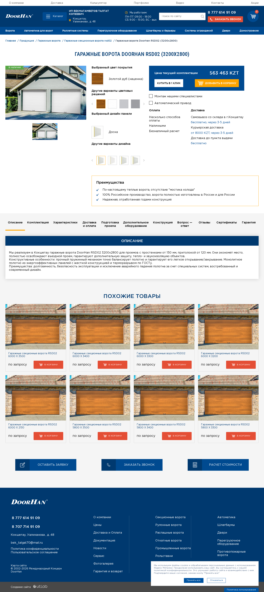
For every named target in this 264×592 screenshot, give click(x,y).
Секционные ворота (170, 517)
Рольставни (164, 556)
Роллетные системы (75, 30)
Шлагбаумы (226, 525)
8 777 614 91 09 (222, 12)
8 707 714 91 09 (25, 527)
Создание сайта (21, 587)
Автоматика (226, 517)
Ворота (10, 30)
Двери (226, 30)
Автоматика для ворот (38, 30)
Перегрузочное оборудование (117, 30)
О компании (16, 3)
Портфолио (141, 3)
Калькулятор (98, 3)
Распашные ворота (169, 532)
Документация (104, 540)
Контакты (217, 3)
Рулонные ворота (168, 525)
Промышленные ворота (173, 548)
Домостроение (249, 30)
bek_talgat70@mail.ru (27, 542)
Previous (92, 104)
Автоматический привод (172, 103)
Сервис (98, 556)
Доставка (57, 3)
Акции (255, 3)
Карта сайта (19, 566)
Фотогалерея (103, 563)
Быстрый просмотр (35, 326)
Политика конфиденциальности (35, 549)
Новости (99, 548)
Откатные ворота (168, 540)
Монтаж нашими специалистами (178, 96)
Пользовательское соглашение (34, 552)
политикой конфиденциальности (173, 570)
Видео (180, 3)
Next (144, 104)
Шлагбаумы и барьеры (160, 30)
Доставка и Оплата (107, 532)
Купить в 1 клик (168, 83)
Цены (97, 525)
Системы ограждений (199, 30)
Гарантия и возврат (108, 571)
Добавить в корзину (220, 83)
